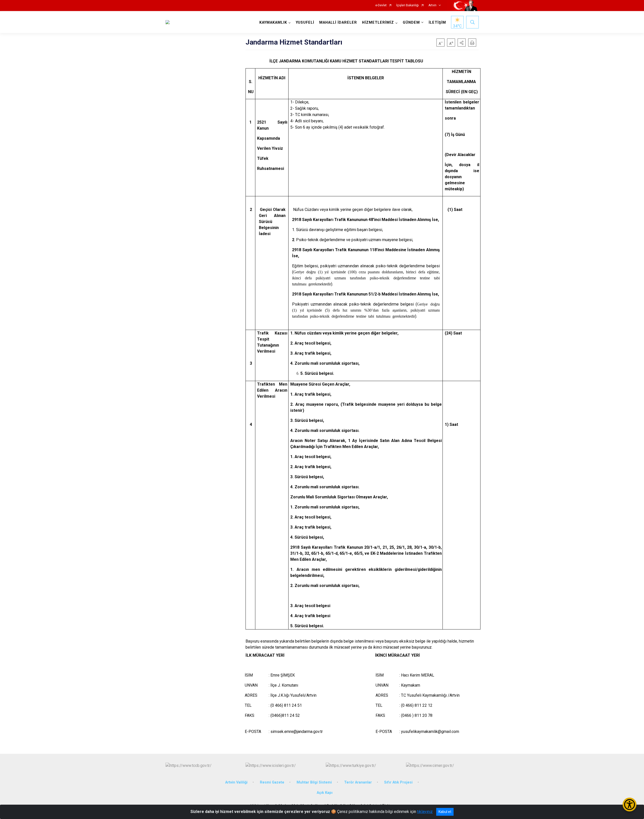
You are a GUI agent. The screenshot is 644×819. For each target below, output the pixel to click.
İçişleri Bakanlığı (407, 5)
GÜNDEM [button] (411, 22)
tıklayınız (425, 811)
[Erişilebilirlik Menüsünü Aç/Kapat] (629, 804)
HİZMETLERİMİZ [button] (378, 22)
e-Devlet (381, 5)
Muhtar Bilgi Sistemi (314, 782)
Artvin (432, 5)
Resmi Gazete (272, 782)
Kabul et (444, 812)
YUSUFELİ (305, 22)
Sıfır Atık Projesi (398, 782)
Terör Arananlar (358, 782)
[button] (462, 43)
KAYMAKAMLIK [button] (273, 22)
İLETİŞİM (437, 22)
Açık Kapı (325, 793)
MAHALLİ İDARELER (338, 22)
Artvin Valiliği (236, 782)
